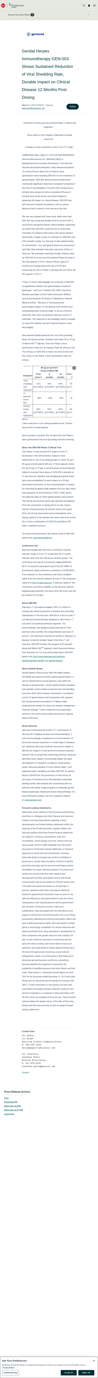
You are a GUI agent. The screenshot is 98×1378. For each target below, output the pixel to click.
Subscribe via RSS (12, 1106)
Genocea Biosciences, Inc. (33, 108)
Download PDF (11, 1102)
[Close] (94, 1361)
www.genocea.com (33, 800)
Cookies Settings (10, 1373)
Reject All (86, 1373)
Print (6, 1098)
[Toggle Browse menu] (88, 14)
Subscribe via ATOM (13, 1110)
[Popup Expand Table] (74, 368)
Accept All (68, 1373)
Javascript (9, 1114)
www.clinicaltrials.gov (42, 538)
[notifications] (89, 5)
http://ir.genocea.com (42, 583)
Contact (25, 1072)
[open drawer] (94, 5)
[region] (49, 1367)
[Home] (12, 5)
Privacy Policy (8, 1367)
